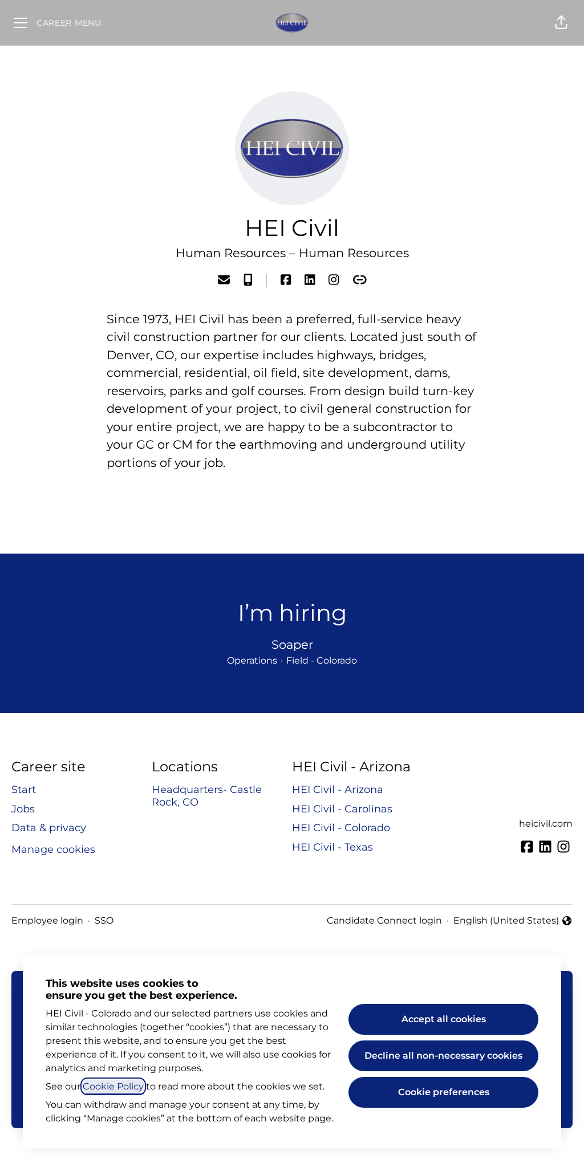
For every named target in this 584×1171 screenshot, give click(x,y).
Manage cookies (53, 849)
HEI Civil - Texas (332, 847)
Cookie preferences (443, 1092)
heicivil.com (546, 823)
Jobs (23, 809)
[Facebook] (285, 280)
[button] (561, 23)
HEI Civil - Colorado (341, 828)
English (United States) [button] (506, 921)
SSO (104, 920)
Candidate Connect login (384, 920)
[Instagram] (333, 280)
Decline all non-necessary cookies (443, 1055)
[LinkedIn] (309, 280)
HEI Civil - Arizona (337, 789)
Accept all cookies (444, 1019)
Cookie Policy (113, 1086)
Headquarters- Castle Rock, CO (207, 795)
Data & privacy (48, 828)
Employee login (47, 920)
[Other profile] (359, 280)
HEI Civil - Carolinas (342, 809)
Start (23, 789)
